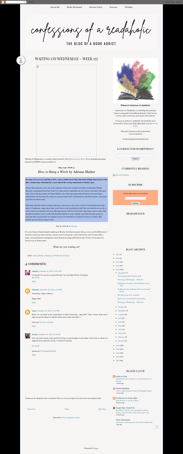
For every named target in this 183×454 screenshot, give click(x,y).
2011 (118, 357)
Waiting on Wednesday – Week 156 (130, 302)
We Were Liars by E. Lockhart (129, 295)
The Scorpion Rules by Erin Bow (129, 276)
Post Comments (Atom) (71, 417)
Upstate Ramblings (123, 388)
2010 (118, 360)
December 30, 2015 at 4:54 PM (51, 290)
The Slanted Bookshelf (48, 351)
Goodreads (73, 226)
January (121, 341)
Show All (156, 427)
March (121, 333)
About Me (55, 7)
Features (113, 7)
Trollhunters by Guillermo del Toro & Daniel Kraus (134, 290)
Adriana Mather (38, 256)
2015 (118, 270)
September (122, 311)
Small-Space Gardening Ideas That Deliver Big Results (134, 422)
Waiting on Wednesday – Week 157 (130, 280)
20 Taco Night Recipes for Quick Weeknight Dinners (134, 391)
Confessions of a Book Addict (126, 398)
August (121, 314)
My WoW (36, 278)
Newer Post (31, 409)
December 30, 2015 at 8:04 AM (50, 271)
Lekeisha (35, 271)
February (121, 337)
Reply (34, 281)
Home (67, 409)
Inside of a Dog (121, 376)
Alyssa (34, 311)
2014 (118, 345)
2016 (118, 266)
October (121, 307)
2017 (118, 262)
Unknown (35, 290)
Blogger (96, 448)
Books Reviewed (74, 7)
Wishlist (129, 7)
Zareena (35, 334)
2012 (118, 353)
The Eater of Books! (46, 322)
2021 (118, 254)
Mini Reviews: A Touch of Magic (127, 400)
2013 (118, 349)
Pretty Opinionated (123, 420)
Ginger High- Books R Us (125, 408)
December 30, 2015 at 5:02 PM (48, 311)
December (122, 273)
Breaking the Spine (77, 159)
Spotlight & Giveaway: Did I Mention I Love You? (134, 284)
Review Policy (95, 7)
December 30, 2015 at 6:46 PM (49, 334)
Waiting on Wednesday (53, 256)
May (120, 326)
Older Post (102, 409)
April (120, 329)
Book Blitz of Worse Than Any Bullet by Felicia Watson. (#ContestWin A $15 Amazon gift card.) (132, 411)
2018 (118, 258)
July (120, 318)
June (120, 322)
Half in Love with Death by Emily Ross (132, 299)
